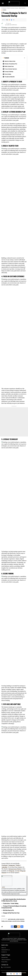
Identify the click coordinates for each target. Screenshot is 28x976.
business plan (13, 919)
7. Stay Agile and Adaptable (9, 76)
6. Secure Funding (7, 74)
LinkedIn (4, 867)
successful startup (16, 921)
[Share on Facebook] (5, 20)
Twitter (18, 865)
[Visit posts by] (2, 24)
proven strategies (8, 921)
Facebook (5, 865)
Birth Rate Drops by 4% (8, 910)
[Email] (9, 20)
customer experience (20, 919)
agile (9, 919)
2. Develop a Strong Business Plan (10, 63)
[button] (2, 3)
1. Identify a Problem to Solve (9, 61)
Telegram (11, 871)
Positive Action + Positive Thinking (10, 903)
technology (22, 921)
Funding (2, 921)
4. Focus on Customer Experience (10, 69)
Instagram (12, 865)
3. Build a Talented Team (9, 66)
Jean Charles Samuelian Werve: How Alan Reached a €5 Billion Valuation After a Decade (13, 900)
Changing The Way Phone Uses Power (11, 913)
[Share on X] (7, 20)
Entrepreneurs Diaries (14, 869)
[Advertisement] (14, 421)
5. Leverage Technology (8, 71)
